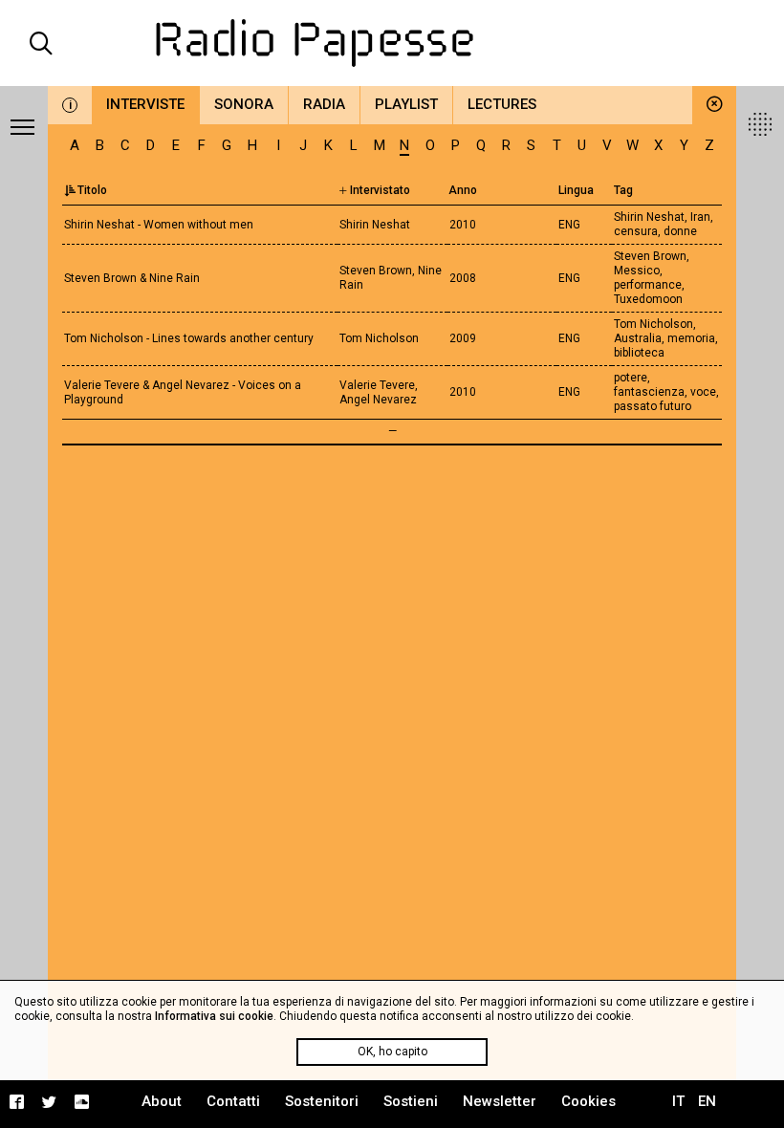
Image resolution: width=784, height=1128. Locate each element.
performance (648, 285)
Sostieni (410, 1101)
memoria (691, 338)
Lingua (576, 190)
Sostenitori (322, 1101)
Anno (462, 190)
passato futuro (652, 406)
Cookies (588, 1101)
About (162, 1101)
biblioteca (639, 352)
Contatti (233, 1101)
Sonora (243, 104)
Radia (324, 104)
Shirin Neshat (649, 217)
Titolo (92, 190)
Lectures (502, 104)
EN (707, 1101)
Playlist (406, 104)
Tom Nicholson (653, 324)
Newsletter (499, 1101)
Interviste (145, 104)
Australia (638, 338)
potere (630, 377)
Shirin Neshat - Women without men (158, 224)
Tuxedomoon (648, 299)
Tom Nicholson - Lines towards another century (189, 338)
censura (636, 231)
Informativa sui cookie (214, 1016)
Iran (700, 217)
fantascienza (649, 392)
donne (680, 231)
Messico (637, 270)
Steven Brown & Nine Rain (132, 278)
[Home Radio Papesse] (392, 43)
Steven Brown (650, 256)
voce (703, 392)
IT (678, 1101)
